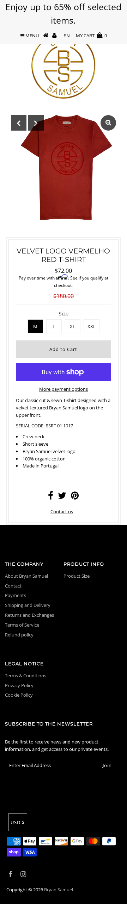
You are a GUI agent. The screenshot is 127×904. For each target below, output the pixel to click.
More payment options (63, 389)
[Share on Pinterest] (75, 497)
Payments (15, 595)
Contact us (61, 511)
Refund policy (19, 635)
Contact (13, 586)
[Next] (36, 123)
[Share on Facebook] (50, 497)
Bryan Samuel (58, 889)
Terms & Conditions (25, 675)
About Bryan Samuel (26, 576)
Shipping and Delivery (27, 605)
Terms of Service (22, 625)
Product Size (77, 576)
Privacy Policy (19, 685)
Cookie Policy (19, 695)
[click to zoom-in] (108, 123)
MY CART (91, 35)
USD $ (18, 822)
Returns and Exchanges (29, 615)
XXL (91, 326)
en (67, 35)
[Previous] (18, 123)
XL (72, 326)
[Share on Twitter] (62, 497)
